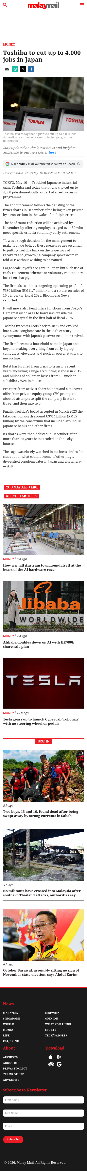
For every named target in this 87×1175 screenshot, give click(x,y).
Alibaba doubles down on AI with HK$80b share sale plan (38, 644)
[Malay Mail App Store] (50, 1060)
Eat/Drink (11, 1041)
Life (6, 1035)
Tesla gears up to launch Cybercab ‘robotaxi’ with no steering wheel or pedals (41, 721)
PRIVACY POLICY (15, 1068)
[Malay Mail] (43, 8)
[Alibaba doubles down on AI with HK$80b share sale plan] (43, 606)
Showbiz (52, 1012)
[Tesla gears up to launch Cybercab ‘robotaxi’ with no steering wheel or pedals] (43, 683)
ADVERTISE (11, 1079)
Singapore (11, 1018)
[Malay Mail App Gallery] (51, 1067)
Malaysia (10, 1012)
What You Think (58, 1024)
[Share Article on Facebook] (31, 71)
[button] (78, 163)
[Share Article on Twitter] (23, 71)
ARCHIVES (10, 1057)
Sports (50, 1029)
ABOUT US (10, 1062)
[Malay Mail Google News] (59, 1067)
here (52, 152)
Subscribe (13, 1139)
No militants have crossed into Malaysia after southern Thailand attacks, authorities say (42, 893)
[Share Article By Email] (7, 71)
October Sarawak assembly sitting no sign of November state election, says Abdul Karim (41, 972)
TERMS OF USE (13, 1074)
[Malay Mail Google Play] (59, 1060)
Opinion (51, 1018)
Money (9, 44)
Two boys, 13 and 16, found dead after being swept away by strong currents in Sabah (40, 814)
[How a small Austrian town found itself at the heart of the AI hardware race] (43, 529)
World (8, 1024)
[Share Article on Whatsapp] (15, 71)
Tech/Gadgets (56, 1035)
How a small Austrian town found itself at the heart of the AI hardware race (42, 567)
